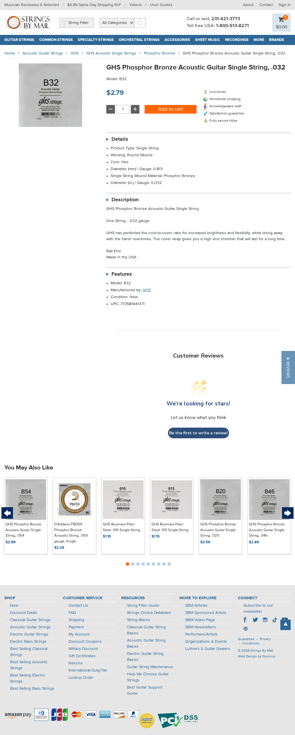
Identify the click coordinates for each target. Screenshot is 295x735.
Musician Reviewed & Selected (31, 5)
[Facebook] (245, 620)
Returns (76, 663)
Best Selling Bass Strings (32, 689)
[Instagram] (265, 620)
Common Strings (56, 40)
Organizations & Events (206, 642)
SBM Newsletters (200, 627)
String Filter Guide (143, 606)
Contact (266, 5)
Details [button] (119, 139)
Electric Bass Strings (28, 642)
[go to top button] (285, 625)
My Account (79, 634)
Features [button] (121, 274)
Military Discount (83, 649)
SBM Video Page (200, 620)
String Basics (138, 620)
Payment (76, 627)
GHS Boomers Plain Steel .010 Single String (121, 527)
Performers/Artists (201, 634)
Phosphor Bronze (159, 53)
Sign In (285, 5)
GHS (75, 53)
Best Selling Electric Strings (27, 678)
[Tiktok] (275, 620)
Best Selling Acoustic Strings (29, 665)
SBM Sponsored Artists (205, 613)
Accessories (177, 40)
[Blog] (245, 629)
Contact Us (78, 606)
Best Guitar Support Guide (144, 690)
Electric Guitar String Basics (145, 657)
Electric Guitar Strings (29, 634)
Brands (276, 40)
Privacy (265, 639)
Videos (135, 5)
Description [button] (125, 199)
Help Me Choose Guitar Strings (148, 677)
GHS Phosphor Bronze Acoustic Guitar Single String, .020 (218, 529)
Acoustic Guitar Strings (42, 53)
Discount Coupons (85, 642)
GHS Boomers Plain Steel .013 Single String (170, 527)
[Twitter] (255, 620)
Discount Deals (23, 613)
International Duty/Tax (88, 670)
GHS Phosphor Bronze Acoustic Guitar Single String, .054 (23, 529)
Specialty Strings (96, 40)
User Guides (161, 5)
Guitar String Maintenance (150, 667)
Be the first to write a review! (198, 433)
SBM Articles (196, 606)
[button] (288, 367)
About (248, 5)
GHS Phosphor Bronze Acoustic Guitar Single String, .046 (267, 529)
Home (9, 53)
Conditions (250, 643)
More (259, 40)
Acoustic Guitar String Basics (146, 643)
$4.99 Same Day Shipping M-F (94, 5)
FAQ (72, 613)
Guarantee (246, 639)
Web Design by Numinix (256, 656)
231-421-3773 (225, 19)
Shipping (76, 620)
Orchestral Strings (139, 40)
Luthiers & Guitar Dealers (207, 649)
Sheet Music (207, 40)
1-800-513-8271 (232, 26)
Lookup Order (81, 678)
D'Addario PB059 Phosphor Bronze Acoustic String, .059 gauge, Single (71, 532)
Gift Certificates (82, 656)
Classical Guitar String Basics (146, 630)
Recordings (237, 40)
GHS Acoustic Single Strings (111, 53)
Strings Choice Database (149, 613)
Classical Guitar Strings (30, 620)
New (14, 606)
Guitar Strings (19, 40)
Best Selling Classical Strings (29, 652)
